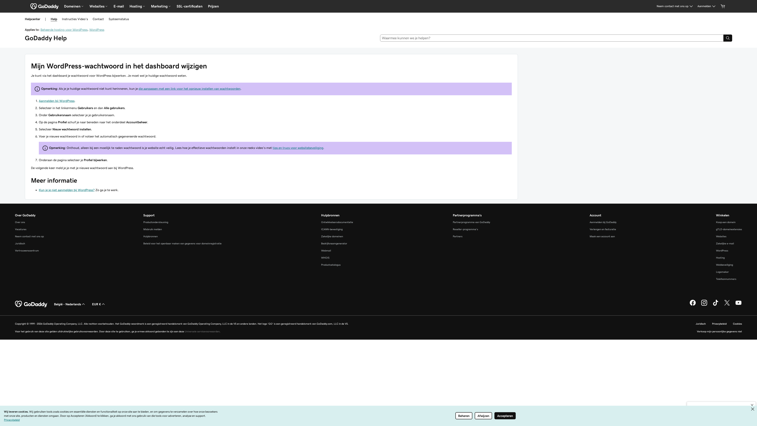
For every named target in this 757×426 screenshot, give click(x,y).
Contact (98, 19)
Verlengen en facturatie (603, 229)
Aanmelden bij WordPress (57, 100)
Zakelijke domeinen (332, 236)
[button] (752, 405)
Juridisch (20, 243)
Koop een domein (726, 222)
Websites (721, 236)
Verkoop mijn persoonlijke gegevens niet (719, 331)
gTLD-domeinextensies (729, 229)
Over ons (20, 222)
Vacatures (20, 229)
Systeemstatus (119, 19)
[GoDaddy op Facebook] (692, 305)
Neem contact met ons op (29, 236)
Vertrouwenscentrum (27, 250)
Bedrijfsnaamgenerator (334, 243)
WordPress (96, 29)
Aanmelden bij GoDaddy (603, 222)
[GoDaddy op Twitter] (727, 305)
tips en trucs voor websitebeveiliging (298, 147)
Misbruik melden (152, 229)
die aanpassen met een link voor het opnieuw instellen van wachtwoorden (190, 88)
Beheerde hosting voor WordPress (64, 29)
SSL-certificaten (189, 6)
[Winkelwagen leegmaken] (723, 6)
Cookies (737, 323)
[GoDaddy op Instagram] (704, 305)
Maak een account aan (602, 236)
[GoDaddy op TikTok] (715, 305)
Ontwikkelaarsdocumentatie (337, 222)
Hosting (720, 257)
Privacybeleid (719, 323)
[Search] (727, 38)
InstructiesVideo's (75, 19)
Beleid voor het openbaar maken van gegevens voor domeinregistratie (182, 243)
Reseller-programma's (465, 229)
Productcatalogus (331, 264)
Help (54, 19)
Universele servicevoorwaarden (202, 331)
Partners (457, 236)
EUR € (96, 304)
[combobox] (552, 38)
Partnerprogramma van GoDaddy (471, 222)
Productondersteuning (155, 222)
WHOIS (325, 257)
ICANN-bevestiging (332, 229)
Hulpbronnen (150, 236)
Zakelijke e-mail (725, 243)
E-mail (119, 6)
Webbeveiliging (724, 264)
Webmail (326, 250)
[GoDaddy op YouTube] (738, 305)
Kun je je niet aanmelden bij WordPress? (67, 190)
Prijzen (213, 6)
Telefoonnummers (726, 279)
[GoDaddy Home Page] (31, 304)
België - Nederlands (67, 304)
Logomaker (722, 272)
